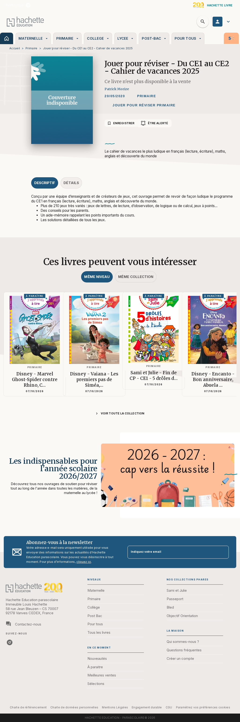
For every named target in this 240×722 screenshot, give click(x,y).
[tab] (6, 38)
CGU (169, 707)
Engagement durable (147, 707)
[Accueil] (25, 21)
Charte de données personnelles (74, 707)
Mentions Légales (115, 707)
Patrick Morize (117, 89)
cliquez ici (83, 562)
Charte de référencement (28, 707)
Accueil (14, 48)
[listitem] (28, 5)
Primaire (31, 48)
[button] (146, 96)
